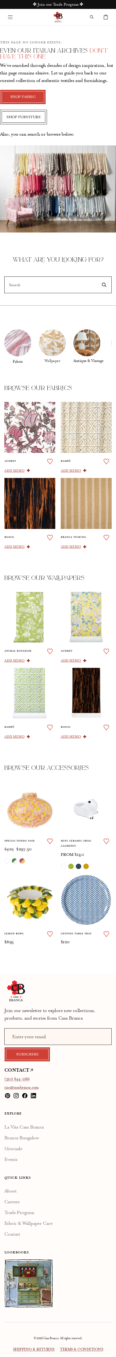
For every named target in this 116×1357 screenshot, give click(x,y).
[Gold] (86, 866)
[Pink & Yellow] (22, 861)
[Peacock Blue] (78, 866)
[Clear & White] (7, 861)
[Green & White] (14, 861)
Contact (12, 1234)
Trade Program (19, 1212)
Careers (12, 1201)
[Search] (92, 17)
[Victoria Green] (71, 866)
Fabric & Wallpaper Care (28, 1223)
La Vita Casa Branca (24, 1127)
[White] (63, 866)
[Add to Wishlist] (50, 461)
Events (10, 1159)
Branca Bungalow (21, 1137)
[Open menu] (10, 17)
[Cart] (106, 17)
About (10, 1191)
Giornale (13, 1148)
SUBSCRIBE (27, 1054)
